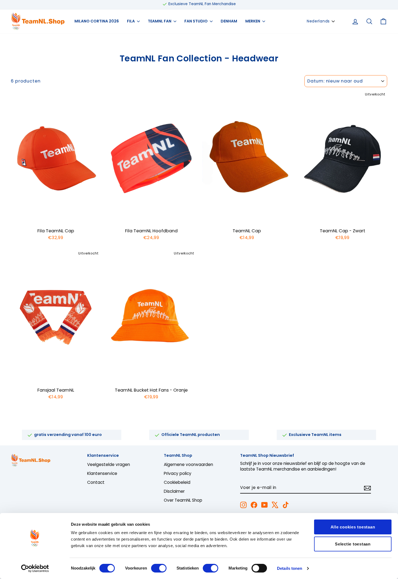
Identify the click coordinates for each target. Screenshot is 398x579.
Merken (253, 21)
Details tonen (289, 568)
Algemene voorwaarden (188, 464)
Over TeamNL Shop (183, 500)
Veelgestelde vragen (108, 464)
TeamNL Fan (160, 21)
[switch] (159, 568)
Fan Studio (196, 21)
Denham (229, 21)
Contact (96, 482)
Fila (131, 21)
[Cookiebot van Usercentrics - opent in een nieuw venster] (35, 568)
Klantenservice (102, 473)
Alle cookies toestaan (353, 527)
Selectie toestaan (353, 544)
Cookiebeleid (177, 482)
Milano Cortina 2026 (96, 21)
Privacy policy (177, 473)
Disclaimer (174, 491)
